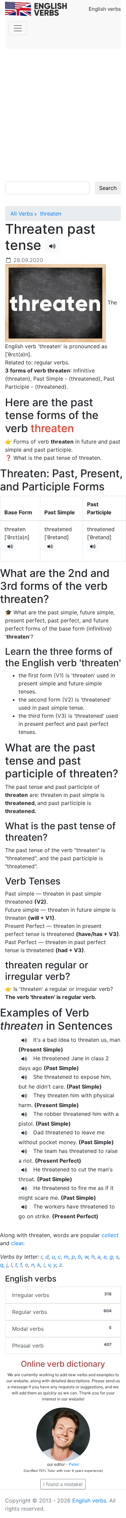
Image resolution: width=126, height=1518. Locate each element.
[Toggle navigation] (17, 28)
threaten (49, 213)
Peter (74, 1464)
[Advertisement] (63, 115)
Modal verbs (62, 1328)
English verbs (89, 1500)
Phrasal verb (62, 1345)
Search (108, 188)
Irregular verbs (62, 1294)
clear (17, 1243)
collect (110, 1235)
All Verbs (21, 213)
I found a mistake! (63, 1484)
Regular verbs (62, 1311)
